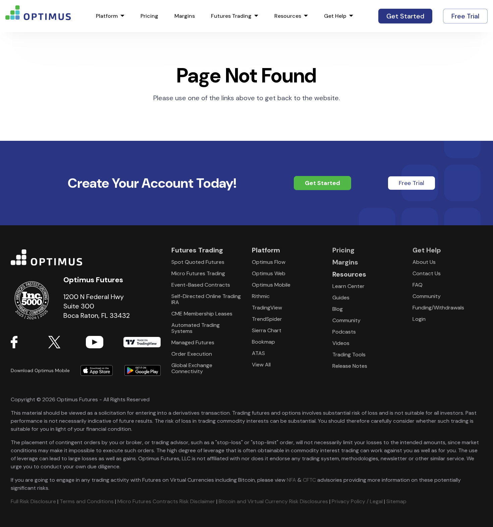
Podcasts (344, 331)
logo (38, 16)
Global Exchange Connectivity (191, 368)
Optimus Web (268, 273)
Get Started (405, 16)
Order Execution (191, 353)
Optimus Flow (268, 262)
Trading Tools (349, 354)
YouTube (104, 342)
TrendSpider (267, 319)
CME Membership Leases (201, 313)
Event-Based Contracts (200, 284)
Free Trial (465, 16)
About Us (424, 262)
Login (419, 319)
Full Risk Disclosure (33, 501)
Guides (340, 297)
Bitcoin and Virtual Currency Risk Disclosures (273, 501)
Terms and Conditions (87, 501)
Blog (337, 308)
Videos (340, 343)
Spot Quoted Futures (197, 262)
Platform (107, 16)
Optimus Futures (86, 257)
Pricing (149, 16)
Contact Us (427, 273)
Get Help (335, 16)
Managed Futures (192, 342)
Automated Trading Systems (195, 328)
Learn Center (348, 286)
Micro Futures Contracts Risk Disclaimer (166, 501)
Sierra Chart (266, 330)
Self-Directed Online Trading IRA (206, 299)
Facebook (29, 342)
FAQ (418, 284)
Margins (184, 16)
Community (346, 320)
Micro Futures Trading (198, 273)
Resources (287, 16)
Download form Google (139, 370)
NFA (291, 479)
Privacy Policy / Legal (357, 501)
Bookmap (263, 341)
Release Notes (349, 365)
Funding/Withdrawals (438, 307)
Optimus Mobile (271, 284)
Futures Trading (231, 16)
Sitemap (396, 501)
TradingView (142, 342)
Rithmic (261, 296)
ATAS (258, 353)
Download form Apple (96, 370)
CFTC (309, 479)
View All (261, 364)
